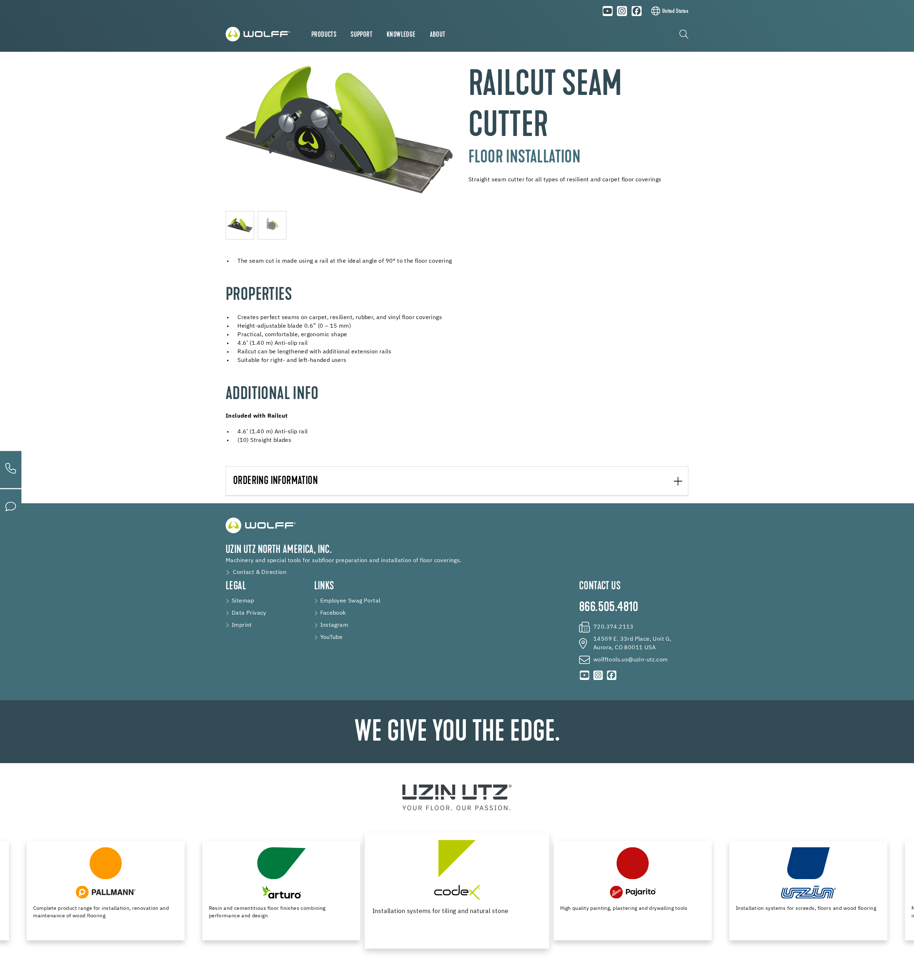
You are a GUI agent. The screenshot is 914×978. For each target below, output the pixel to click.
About (438, 35)
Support (361, 35)
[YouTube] (607, 11)
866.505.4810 (608, 608)
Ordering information (275, 481)
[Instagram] (622, 11)
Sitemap (243, 601)
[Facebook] (636, 11)
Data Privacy (249, 613)
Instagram (334, 625)
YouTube (331, 637)
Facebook (333, 613)
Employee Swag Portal (350, 601)
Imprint (242, 625)
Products (323, 35)
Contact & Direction (259, 572)
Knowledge (401, 35)
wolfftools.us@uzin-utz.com (630, 660)
